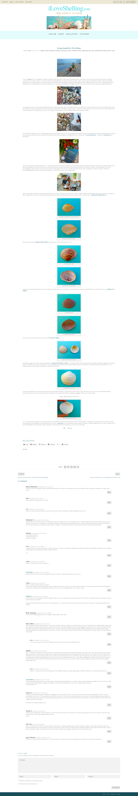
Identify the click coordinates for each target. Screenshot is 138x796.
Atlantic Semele (45, 50)
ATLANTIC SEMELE (54, 338)
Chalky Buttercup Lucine (88, 50)
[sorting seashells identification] (69, 96)
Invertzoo (60, 423)
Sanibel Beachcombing (100, 50)
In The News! (28, 2)
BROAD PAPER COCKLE (42, 242)
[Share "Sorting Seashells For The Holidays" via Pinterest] (74, 467)
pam (30, 50)
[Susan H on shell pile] (69, 68)
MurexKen (107, 135)
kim (27, 509)
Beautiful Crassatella (54, 50)
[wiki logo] (69, 433)
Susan (29, 79)
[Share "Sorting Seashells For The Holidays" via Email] (77, 467)
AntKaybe (29, 572)
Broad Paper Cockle (65, 50)
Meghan (29, 596)
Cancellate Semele (76, 50)
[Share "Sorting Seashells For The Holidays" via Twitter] (68, 467)
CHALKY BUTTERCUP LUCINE (59, 363)
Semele (109, 50)
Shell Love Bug (19, 2)
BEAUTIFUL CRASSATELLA (99, 195)
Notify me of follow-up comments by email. (31, 780)
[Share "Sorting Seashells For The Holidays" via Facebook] (65, 467)
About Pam (5, 2)
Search (11, 2)
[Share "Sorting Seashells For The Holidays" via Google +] (71, 467)
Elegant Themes (28, 794)
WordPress (41, 794)
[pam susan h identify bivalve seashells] (69, 182)
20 (113, 50)
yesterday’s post (91, 135)
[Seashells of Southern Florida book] (69, 151)
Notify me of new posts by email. (28, 784)
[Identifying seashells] (69, 122)
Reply (109, 492)
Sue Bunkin (30, 679)
